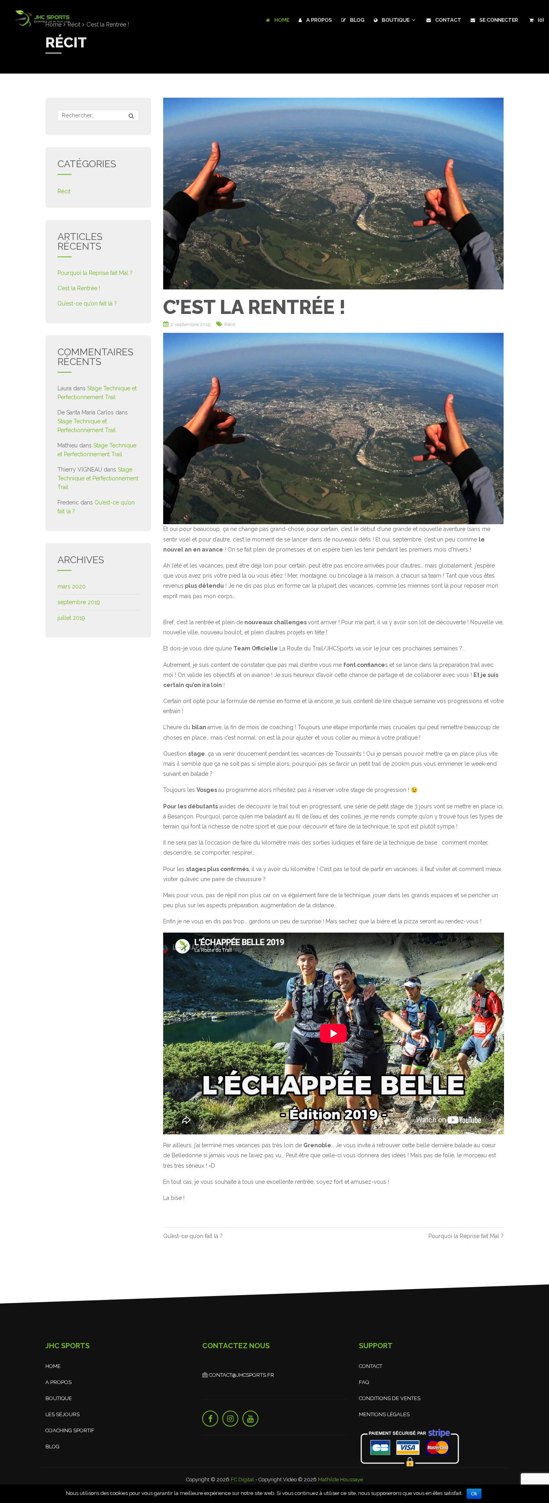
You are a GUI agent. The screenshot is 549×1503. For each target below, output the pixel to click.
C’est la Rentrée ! (78, 288)
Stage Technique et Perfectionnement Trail (97, 478)
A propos (318, 20)
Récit (230, 324)
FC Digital (242, 1479)
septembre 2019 (78, 602)
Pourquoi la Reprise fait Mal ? (466, 1236)
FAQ (364, 1382)
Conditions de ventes (389, 1398)
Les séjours (62, 1414)
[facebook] (210, 1419)
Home (281, 20)
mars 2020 (71, 586)
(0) (540, 20)
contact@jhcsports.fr (241, 1375)
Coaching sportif (69, 1430)
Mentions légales (384, 1414)
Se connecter (498, 20)
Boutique (396, 20)
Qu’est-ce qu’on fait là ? (193, 1236)
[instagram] (230, 1419)
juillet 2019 (71, 618)
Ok (474, 1494)
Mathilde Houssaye (340, 1479)
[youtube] (250, 1419)
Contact (447, 20)
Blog (357, 20)
